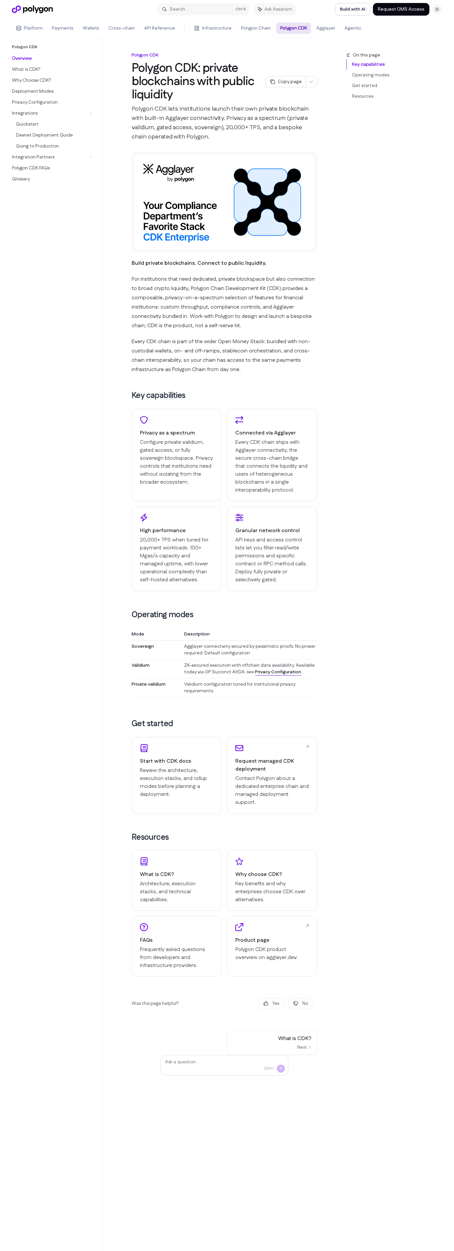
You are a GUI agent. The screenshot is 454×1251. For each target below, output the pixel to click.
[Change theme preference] (437, 9)
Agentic (353, 28)
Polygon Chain (256, 28)
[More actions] (311, 81)
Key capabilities (368, 64)
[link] (177, 775)
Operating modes (370, 75)
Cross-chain (121, 28)
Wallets (91, 28)
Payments (62, 28)
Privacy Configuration (278, 672)
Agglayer (325, 28)
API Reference (159, 28)
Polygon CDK (293, 28)
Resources (363, 96)
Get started (364, 85)
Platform (33, 28)
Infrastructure (217, 28)
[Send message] (281, 1069)
